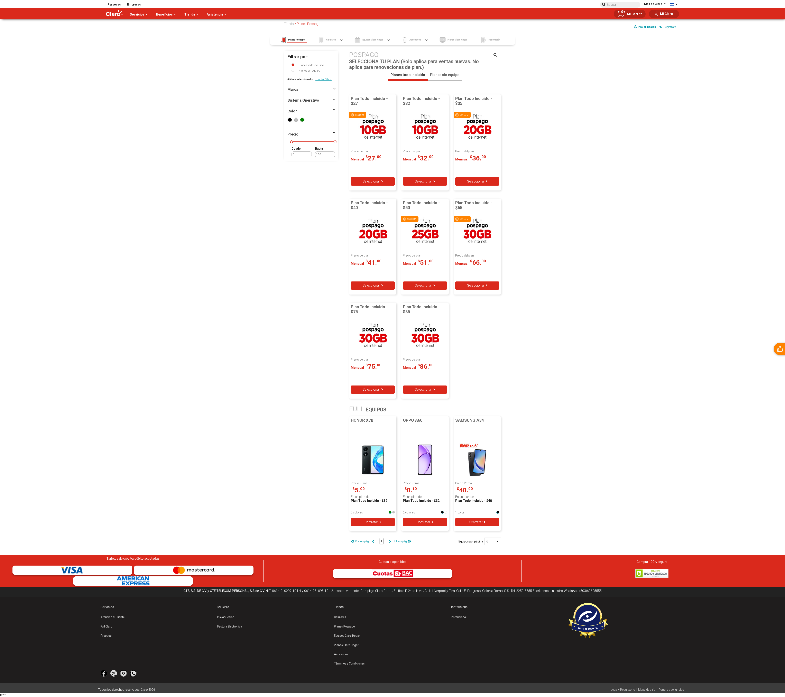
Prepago (106, 635)
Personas (114, 4)
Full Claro (106, 626)
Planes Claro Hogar (346, 645)
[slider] (291, 141)
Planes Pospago (344, 626)
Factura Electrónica (229, 626)
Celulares (340, 617)
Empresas (134, 4)
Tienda (289, 24)
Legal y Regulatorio (623, 689)
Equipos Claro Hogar (347, 635)
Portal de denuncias (671, 689)
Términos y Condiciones (349, 663)
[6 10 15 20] (492, 541)
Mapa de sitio (646, 689)
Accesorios (341, 654)
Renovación (494, 39)
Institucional (459, 617)
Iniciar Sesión (225, 617)
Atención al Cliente (113, 617)
